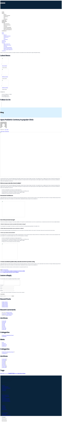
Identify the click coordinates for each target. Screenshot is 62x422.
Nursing (7, 269)
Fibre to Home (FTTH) (6, 23)
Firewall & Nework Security (8, 28)
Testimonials (6, 39)
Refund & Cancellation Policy (6, 415)
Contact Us (4, 30)
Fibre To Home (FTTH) (5, 395)
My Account (4, 417)
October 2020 (4, 359)
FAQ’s (4, 38)
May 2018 (3, 324)
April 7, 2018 (6, 129)
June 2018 (3, 323)
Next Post (9, 272)
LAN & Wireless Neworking (7, 27)
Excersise (7, 373)
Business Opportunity (7, 15)
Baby (3, 269)
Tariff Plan (4, 20)
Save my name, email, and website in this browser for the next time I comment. (13, 292)
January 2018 (4, 329)
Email (1, 288)
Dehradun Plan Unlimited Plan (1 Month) (8, 335)
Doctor (5, 373)
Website (1, 290)
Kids (13, 373)
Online (23, 373)
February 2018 (4, 328)
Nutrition (20, 373)
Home (3, 32)
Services (3, 22)
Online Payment (4, 409)
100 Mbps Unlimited (5, 303)
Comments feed (4, 344)
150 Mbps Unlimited (5, 304)
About (3, 13)
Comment (2, 285)
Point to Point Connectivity (8, 29)
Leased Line (5, 46)
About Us (5, 14)
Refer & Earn (4, 21)
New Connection (4, 420)
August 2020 (4, 322)
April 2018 (3, 325)
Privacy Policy (4, 414)
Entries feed (4, 343)
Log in (3, 342)
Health (5, 269)
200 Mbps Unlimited (5, 305)
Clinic (3, 373)
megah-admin (2, 131)
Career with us (6, 16)
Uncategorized (7, 131)
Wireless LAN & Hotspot (7, 45)
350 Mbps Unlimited (5, 306)
